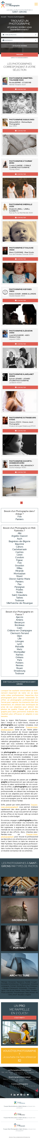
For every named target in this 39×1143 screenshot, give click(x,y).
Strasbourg (21, 1074)
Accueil (3, 17)
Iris (37, 992)
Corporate (32, 988)
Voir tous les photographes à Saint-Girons (19, 683)
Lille (36, 1072)
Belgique (21, 1079)
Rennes (27, 1074)
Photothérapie (19, 992)
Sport (3, 990)
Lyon (6, 1072)
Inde (17, 1079)
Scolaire (34, 990)
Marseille (11, 1072)
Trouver (19, 54)
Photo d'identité (7, 992)
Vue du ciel (10, 990)
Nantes (15, 1074)
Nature (17, 990)
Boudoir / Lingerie (24, 995)
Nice (11, 1074)
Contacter (21, 89)
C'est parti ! (19, 1018)
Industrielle (23, 988)
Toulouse (26, 1072)
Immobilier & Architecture (10, 984)
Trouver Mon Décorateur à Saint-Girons (15, 1117)
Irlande (13, 1079)
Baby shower (30, 992)
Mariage (4, 982)
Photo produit (25, 984)
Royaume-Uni (6, 1079)
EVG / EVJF (13, 995)
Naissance (20, 982)
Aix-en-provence (18, 1072)
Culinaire (5, 988)
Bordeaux (31, 1072)
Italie (17, 1081)
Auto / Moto (25, 990)
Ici (19, 1060)
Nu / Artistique (32, 986)
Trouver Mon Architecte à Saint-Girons (15, 1106)
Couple (34, 982)
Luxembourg (28, 1079)
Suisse (34, 1079)
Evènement (14, 988)
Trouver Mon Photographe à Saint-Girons (15, 1129)
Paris (3, 1072)
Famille (27, 982)
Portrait (13, 986)
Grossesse (12, 982)
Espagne (21, 1081)
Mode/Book (21, 986)
